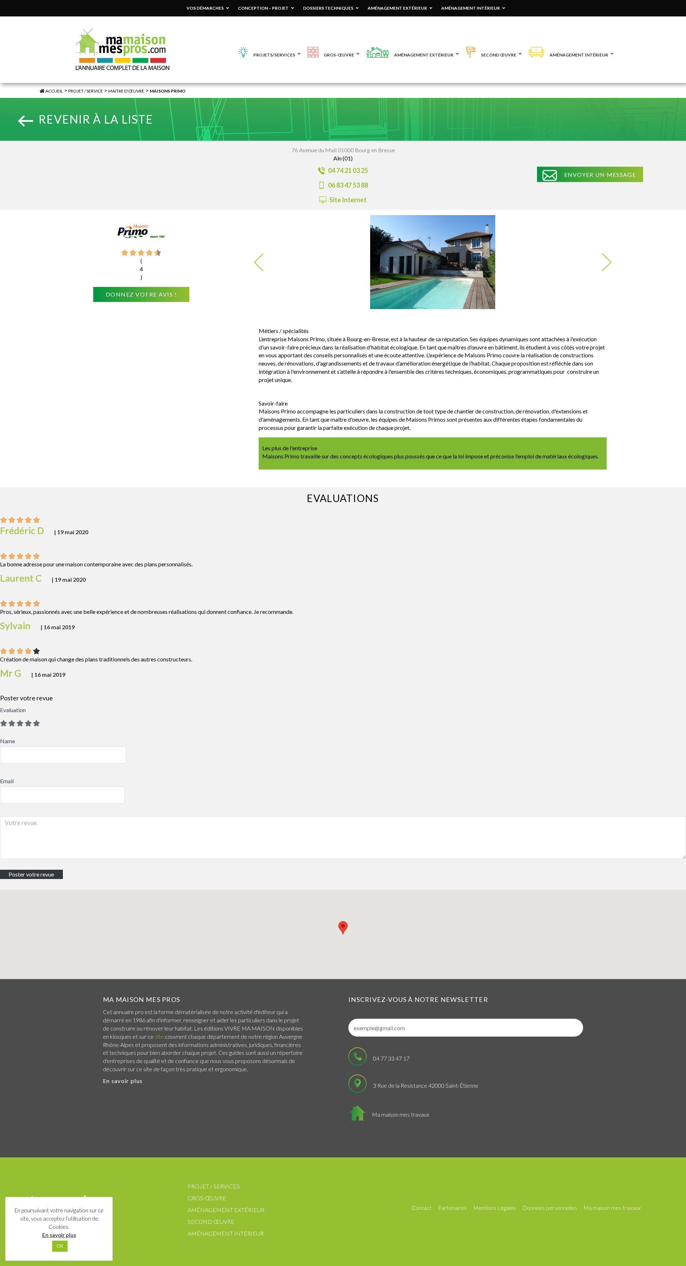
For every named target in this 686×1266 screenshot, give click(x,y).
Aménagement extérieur (226, 1209)
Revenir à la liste (96, 119)
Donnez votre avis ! (141, 294)
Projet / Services (214, 1186)
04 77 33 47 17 (391, 1058)
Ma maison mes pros (141, 999)
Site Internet (347, 200)
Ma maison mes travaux (400, 1114)
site (159, 1036)
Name (7, 741)
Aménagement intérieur (226, 1233)
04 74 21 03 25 (347, 170)
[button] (343, 927)
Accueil (54, 91)
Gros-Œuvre (207, 1198)
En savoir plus (123, 1080)
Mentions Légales (494, 1207)
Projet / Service (85, 91)
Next (607, 262)
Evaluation (13, 709)
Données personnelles (549, 1207)
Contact (422, 1207)
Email (7, 781)
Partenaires (452, 1207)
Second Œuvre (211, 1221)
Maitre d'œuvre (126, 91)
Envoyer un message (600, 174)
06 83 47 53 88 (347, 185)
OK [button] (59, 1246)
